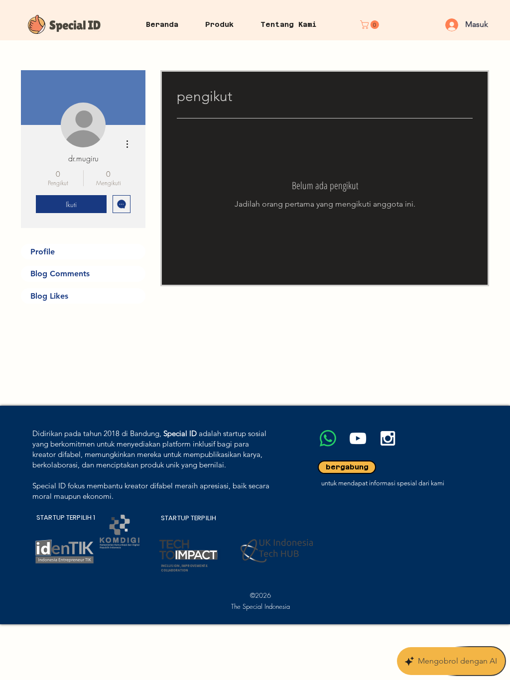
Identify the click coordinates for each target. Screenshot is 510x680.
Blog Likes (49, 296)
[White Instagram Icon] (388, 438)
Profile (42, 251)
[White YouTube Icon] (358, 438)
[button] (370, 24)
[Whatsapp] (328, 438)
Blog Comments (60, 273)
